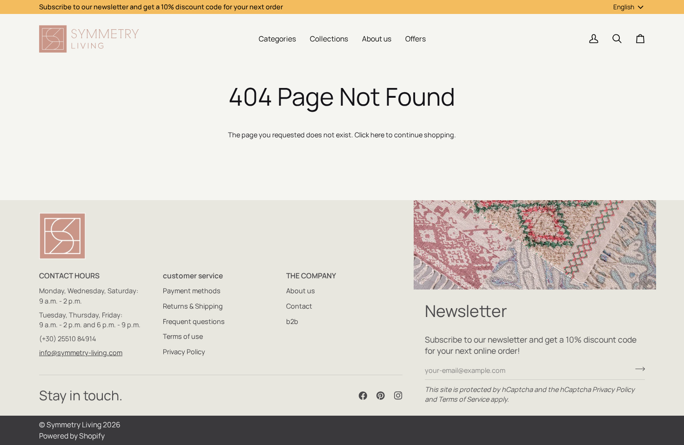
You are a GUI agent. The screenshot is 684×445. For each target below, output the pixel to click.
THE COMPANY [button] (311, 275)
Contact (299, 306)
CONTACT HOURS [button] (69, 275)
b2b (292, 321)
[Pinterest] (380, 395)
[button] (277, 39)
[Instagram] (398, 395)
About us (300, 290)
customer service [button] (193, 275)
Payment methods (192, 290)
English (623, 6)
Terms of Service (463, 399)
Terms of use (183, 336)
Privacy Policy (613, 389)
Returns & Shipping (193, 306)
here (377, 134)
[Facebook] (363, 395)
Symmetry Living (74, 424)
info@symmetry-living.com (80, 352)
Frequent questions (194, 321)
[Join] (637, 369)
